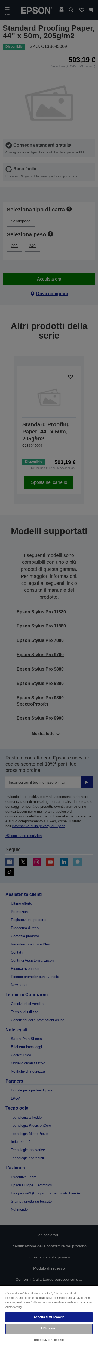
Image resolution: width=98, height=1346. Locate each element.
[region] (49, 1315)
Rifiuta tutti (49, 1328)
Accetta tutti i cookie (49, 1317)
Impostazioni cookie (49, 1339)
